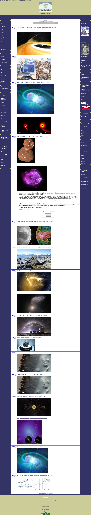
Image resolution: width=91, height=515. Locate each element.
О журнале (83, 143)
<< (37, 493)
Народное (82, 133)
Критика (2, 40)
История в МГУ (3, 95)
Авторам (82, 142)
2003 (2, 157)
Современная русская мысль (5, 86)
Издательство (3, 46)
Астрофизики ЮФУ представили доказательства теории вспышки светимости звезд (32, 30)
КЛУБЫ (5, 121)
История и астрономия (84, 39)
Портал (1, 0)
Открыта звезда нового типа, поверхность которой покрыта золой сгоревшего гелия (32, 446)
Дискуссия (29, 0)
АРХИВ (5, 154)
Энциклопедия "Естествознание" (84, 61)
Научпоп (82, 118)
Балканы (2, 32)
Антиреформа (83, 87)
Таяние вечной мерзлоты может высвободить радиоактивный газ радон (30, 56)
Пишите (12, 0)
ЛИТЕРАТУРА (5, 19)
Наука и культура (83, 42)
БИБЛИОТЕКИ (85, 113)
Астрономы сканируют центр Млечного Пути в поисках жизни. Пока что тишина (32, 315)
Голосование (20, 0)
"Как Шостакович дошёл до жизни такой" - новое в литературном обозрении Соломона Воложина (35, 221)
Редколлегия (83, 140)
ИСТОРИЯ (5, 91)
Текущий (2, 156)
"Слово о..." (3, 56)
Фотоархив (3, 165)
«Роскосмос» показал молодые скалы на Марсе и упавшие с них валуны (30, 352)
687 (47, 493)
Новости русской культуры (85, 181)
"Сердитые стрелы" (4, 64)
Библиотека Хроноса (84, 116)
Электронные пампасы (4, 148)
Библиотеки (83, 163)
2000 (2, 162)
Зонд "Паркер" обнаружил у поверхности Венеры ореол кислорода (29, 224)
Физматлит (83, 64)
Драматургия (3, 37)
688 (49, 493)
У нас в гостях (3, 44)
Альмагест (2, 102)
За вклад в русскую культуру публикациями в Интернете (5, 138)
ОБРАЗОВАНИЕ (85, 82)
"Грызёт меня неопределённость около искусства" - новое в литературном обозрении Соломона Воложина (36, 27)
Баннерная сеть (83, 172)
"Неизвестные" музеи (4, 75)
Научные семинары (84, 68)
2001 (2, 160)
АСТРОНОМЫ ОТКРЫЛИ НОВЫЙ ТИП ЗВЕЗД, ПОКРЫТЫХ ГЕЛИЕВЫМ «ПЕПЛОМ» (33, 82)
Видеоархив (3, 81)
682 (40, 493)
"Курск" (2, 29)
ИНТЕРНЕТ (86, 167)
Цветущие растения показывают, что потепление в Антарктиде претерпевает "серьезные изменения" (35, 247)
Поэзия (2, 35)
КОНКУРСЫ (5, 135)
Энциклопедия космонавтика (83, 58)
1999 (2, 163)
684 (43, 493)
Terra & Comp (26, 209)
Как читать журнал (84, 145)
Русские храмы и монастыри (3, 79)
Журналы (82, 158)
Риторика (2, 77)
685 (44, 493)
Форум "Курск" (3, 115)
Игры (82, 130)
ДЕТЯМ (5, 146)
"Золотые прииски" (4, 62)
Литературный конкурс (4, 140)
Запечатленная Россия (4, 103)
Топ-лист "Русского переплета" (84, 171)
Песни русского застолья (85, 132)
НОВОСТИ (85, 177)
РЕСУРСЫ (85, 151)
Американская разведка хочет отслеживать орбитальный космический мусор (31, 396)
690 (52, 493)
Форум (2, 151)
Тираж (82, 148)
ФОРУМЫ (5, 108)
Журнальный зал (3, 49)
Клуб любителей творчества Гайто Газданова (5, 128)
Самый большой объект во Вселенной (24, 270)
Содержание (5, 0)
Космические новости (84, 56)
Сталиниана (3, 105)
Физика (82, 97)
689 (50, 493)
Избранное (83, 161)
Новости (16, 0)
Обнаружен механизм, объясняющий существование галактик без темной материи (32, 418)
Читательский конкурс (4, 142)
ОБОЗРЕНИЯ (5, 52)
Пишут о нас (83, 146)
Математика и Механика (85, 94)
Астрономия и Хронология (5, 100)
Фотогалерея (3, 72)
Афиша (2, 23)
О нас (9, 0)
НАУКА (85, 19)
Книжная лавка (3, 47)
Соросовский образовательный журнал (85, 90)
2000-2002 (85, 43)
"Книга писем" (3, 59)
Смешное (82, 135)
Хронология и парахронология (3, 99)
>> (53, 493)
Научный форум (3, 112)
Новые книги (3, 43)
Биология (82, 91)
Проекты (82, 155)
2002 (2, 159)
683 (42, 493)
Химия (82, 99)
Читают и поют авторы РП (85, 123)
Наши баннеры (83, 174)
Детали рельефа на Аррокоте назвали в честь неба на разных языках (29, 136)
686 (46, 493)
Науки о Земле (83, 93)
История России (3, 93)
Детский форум (3, 118)
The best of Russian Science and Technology (85, 188)
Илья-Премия (3, 143)
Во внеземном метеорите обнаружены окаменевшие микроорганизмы (29, 337)
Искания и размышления (4, 38)
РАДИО (85, 120)
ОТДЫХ (85, 126)
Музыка (2, 74)
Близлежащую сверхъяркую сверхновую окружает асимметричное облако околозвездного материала (35, 475)
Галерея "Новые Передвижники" (45, 506)
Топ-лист (25, 0)
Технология (83, 96)
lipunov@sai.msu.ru (56, 500)
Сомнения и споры (4, 41)
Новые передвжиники (4, 71)
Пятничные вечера (4, 124)
